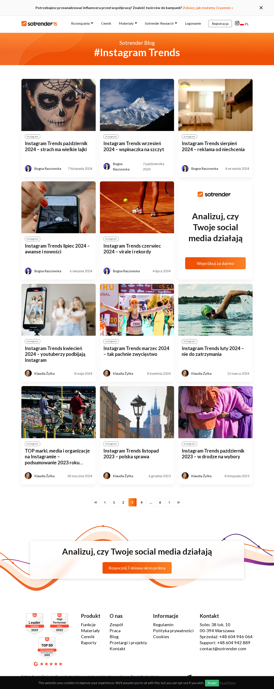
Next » (169, 502)
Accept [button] (212, 683)
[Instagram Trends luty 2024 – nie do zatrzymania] (215, 310)
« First (95, 502)
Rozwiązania (80, 23)
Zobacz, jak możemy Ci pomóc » (208, 8)
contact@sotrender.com (223, 648)
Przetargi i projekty (128, 642)
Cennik (106, 23)
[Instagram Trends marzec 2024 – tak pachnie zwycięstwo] (137, 310)
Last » (178, 502)
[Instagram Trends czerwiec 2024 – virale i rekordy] (137, 207)
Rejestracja (220, 23)
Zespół (116, 624)
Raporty (88, 642)
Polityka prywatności (173, 630)
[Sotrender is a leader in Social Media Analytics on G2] (35, 624)
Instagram (32, 136)
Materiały (126, 23)
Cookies (161, 636)
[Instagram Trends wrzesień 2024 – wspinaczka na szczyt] (137, 105)
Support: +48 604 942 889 (225, 642)
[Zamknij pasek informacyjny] (261, 7)
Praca (115, 630)
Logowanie (193, 23)
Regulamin (163, 624)
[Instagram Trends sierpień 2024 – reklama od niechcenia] (215, 105)
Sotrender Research (159, 23)
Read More (228, 682)
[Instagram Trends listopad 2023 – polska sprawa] (137, 412)
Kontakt (117, 648)
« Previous (105, 502)
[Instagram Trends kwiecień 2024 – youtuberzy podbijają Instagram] (58, 310)
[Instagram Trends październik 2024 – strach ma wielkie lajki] (58, 105)
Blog (114, 636)
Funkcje (88, 624)
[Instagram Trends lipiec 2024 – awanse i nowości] (58, 207)
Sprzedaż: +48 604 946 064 (226, 636)
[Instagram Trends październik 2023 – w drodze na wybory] (215, 412)
